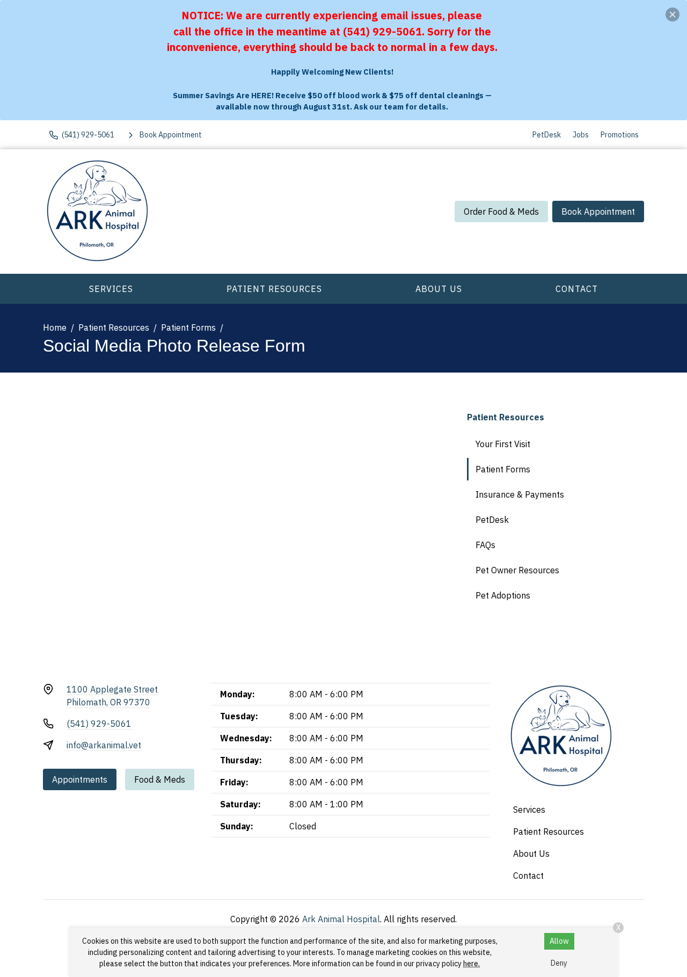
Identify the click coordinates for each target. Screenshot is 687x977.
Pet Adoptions (503, 595)
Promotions (620, 135)
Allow (559, 941)
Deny (559, 963)
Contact (577, 288)
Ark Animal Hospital (341, 919)
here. (471, 963)
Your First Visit (503, 444)
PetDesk (546, 135)
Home (55, 327)
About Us (438, 288)
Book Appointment (598, 211)
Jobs (581, 135)
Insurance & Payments (520, 494)
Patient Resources (274, 288)
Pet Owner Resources (517, 570)
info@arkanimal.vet (104, 745)
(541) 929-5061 (382, 31)
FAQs (485, 544)
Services (111, 288)
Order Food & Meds (501, 211)
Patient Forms (188, 327)
